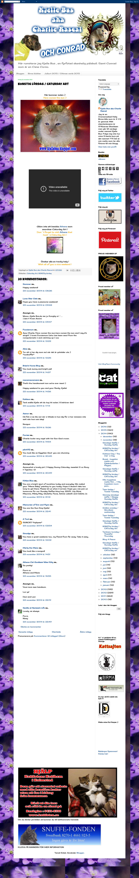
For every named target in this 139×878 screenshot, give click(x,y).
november (108, 440)
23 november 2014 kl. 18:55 (37, 576)
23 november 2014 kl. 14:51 (36, 554)
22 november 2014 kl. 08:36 (37, 291)
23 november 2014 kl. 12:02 (37, 540)
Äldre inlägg (85, 632)
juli (104, 565)
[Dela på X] (75, 270)
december (108, 436)
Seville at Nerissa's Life (34, 608)
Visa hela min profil (107, 147)
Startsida (56, 632)
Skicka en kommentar (31, 627)
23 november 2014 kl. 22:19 (37, 600)
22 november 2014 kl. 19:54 (37, 442)
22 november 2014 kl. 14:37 (37, 372)
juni (105, 568)
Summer (27, 284)
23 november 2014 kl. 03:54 (37, 526)
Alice (25, 349)
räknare (101, 159)
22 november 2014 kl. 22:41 (37, 511)
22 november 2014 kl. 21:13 (36, 497)
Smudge (27, 533)
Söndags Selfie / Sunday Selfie (111, 444)
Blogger (80, 853)
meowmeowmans (31, 380)
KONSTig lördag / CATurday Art (111, 449)
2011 (104, 596)
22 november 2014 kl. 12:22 (37, 341)
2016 (104, 427)
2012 (104, 593)
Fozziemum (28, 330)
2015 (104, 430)
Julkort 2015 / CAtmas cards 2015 (62, 73)
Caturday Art (32, 273)
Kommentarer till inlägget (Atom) (49, 636)
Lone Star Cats (30, 298)
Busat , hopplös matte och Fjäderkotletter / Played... (111, 462)
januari (106, 585)
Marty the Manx (30, 548)
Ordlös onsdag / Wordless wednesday (110, 510)
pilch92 (26, 449)
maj (105, 571)
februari (107, 582)
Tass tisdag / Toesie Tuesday (111, 490)
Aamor (26, 413)
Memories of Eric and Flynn (36, 505)
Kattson (26, 399)
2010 (104, 599)
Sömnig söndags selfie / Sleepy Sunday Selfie (111, 497)
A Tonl (26, 519)
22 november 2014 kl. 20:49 (37, 473)
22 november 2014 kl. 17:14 (36, 406)
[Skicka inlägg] (67, 270)
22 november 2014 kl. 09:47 (37, 322)
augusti (107, 561)
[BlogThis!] (73, 270)
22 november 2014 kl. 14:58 (37, 391)
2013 (104, 589)
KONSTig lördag (44, 273)
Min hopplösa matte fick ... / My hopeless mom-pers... (112, 483)
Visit (109, 364)
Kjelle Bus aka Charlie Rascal (110, 109)
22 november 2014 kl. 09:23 (37, 305)
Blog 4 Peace (109, 539)
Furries (26, 435)
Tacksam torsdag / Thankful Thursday (111, 534)
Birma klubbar (34, 73)
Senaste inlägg (25, 632)
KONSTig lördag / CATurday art (111, 549)
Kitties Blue (28, 481)
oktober (107, 554)
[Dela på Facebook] (77, 270)
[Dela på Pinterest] (79, 270)
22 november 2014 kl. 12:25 (37, 358)
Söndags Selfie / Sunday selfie (111, 470)
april (105, 575)
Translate (107, 89)
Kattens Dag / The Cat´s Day (111, 455)
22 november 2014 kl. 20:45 (37, 456)
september (108, 558)
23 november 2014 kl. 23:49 (37, 622)
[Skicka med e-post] (71, 270)
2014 (104, 433)
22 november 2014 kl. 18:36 (37, 427)
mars (105, 578)
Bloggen (20, 73)
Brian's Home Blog (31, 366)
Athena (64, 226)
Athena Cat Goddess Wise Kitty (38, 562)
